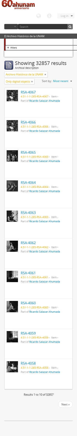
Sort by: (47, 81)
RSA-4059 (28, 333)
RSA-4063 (28, 212)
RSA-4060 (28, 303)
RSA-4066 (28, 122)
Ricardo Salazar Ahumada (44, 100)
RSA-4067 (28, 92)
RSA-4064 (28, 182)
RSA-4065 (28, 152)
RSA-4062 (28, 242)
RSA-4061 (28, 273)
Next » (65, 404)
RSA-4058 (28, 363)
